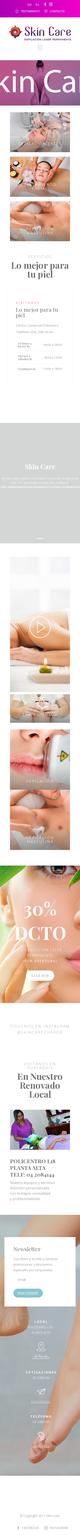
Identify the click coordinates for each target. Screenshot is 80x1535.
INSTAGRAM (59, 1528)
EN (29, 5)
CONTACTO (57, 11)
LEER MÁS (40, 975)
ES (37, 5)
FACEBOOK (30, 1528)
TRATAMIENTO (30, 11)
